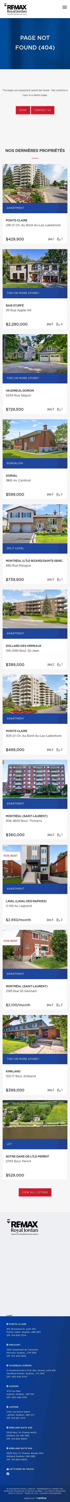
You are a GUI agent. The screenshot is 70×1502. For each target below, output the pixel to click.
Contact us (42, 110)
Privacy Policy (15, 1493)
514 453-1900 (18, 1356)
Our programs (15, 1343)
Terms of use (31, 1493)
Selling (11, 1360)
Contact (12, 1382)
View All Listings (35, 1192)
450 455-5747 (19, 1377)
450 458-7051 (19, 1398)
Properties (13, 1321)
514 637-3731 (18, 1418)
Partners (12, 1338)
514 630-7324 (18, 1335)
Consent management (50, 1493)
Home (23, 110)
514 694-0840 (19, 1460)
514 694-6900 (19, 1439)
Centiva (41, 1498)
